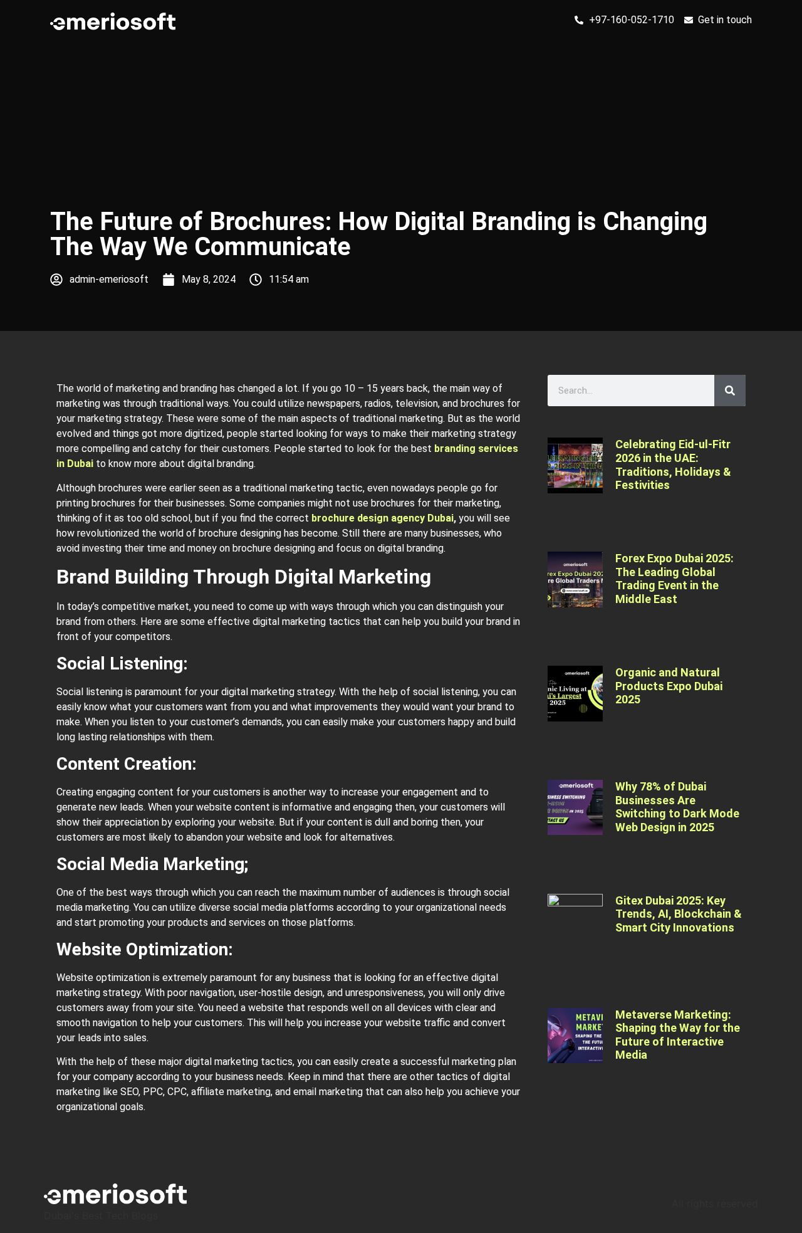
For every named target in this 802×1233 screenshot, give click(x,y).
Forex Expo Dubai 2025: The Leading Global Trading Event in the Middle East (674, 579)
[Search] (730, 390)
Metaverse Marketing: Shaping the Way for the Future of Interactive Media (677, 1035)
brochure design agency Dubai (382, 518)
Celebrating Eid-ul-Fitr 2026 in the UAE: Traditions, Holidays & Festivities (673, 464)
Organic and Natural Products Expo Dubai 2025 (668, 686)
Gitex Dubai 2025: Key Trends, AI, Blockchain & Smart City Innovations (678, 914)
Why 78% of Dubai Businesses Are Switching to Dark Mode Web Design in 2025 (677, 807)
